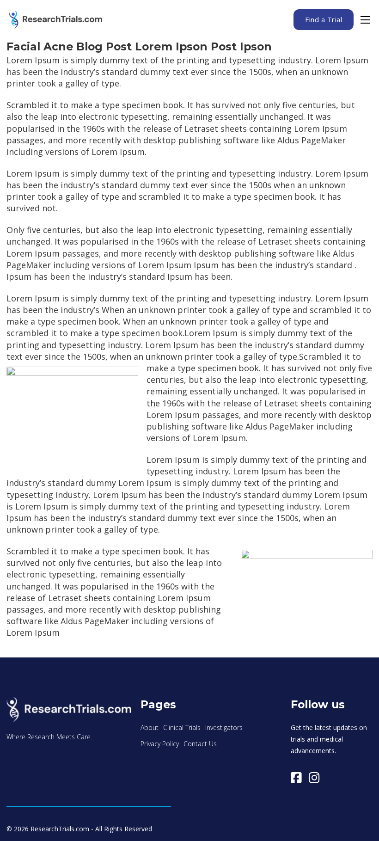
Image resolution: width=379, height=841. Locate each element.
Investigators (224, 727)
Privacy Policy (160, 743)
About (150, 727)
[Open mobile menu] (365, 20)
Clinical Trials (182, 727)
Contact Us (200, 743)
